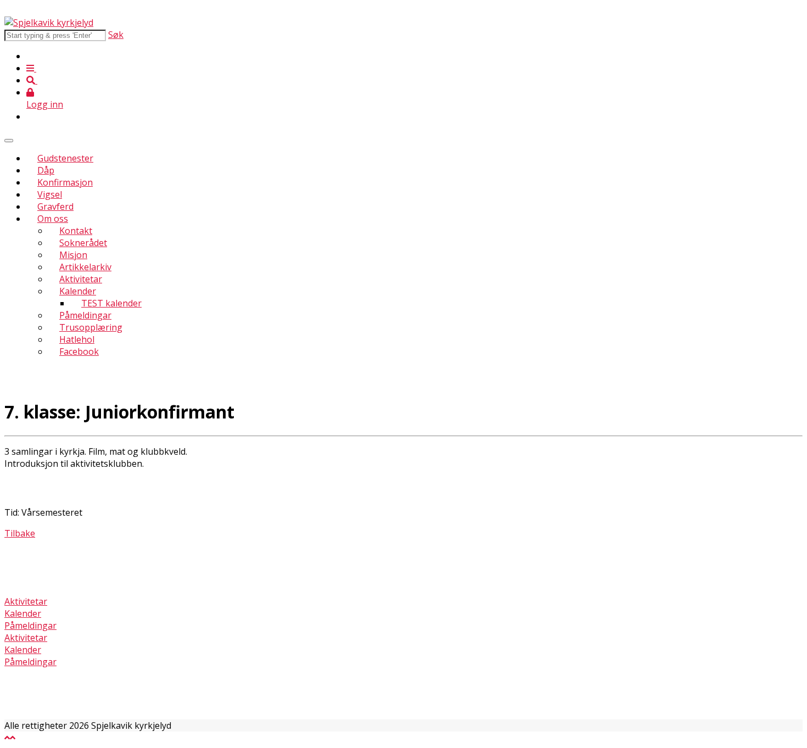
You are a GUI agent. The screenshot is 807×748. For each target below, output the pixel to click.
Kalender (77, 291)
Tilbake (19, 533)
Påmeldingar (85, 315)
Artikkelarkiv (85, 267)
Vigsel (49, 194)
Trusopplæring (90, 327)
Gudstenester (65, 158)
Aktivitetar (80, 279)
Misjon (73, 255)
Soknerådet (83, 243)
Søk (116, 35)
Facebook (79, 351)
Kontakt (75, 231)
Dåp (45, 170)
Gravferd (55, 206)
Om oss (52, 219)
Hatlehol (76, 339)
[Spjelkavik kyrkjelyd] (48, 22)
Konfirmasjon (65, 182)
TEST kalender (111, 303)
